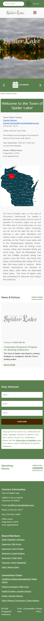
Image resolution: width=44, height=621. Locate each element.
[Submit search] (28, 3)
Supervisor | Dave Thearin (13, 549)
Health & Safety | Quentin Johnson (16, 591)
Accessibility (29, 608)
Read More (9, 365)
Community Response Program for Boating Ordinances (20, 348)
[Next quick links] (40, 85)
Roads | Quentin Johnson (12, 596)
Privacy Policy (39, 610)
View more (37, 297)
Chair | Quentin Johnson (13, 539)
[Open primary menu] (35, 12)
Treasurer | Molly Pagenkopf (14, 562)
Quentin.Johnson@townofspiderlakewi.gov (21, 123)
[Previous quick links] (4, 85)
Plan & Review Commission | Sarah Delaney (20, 600)
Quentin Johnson (10, 120)
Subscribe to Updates (26, 440)
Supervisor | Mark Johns (12, 558)
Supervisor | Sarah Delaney (13, 553)
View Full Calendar (37, 467)
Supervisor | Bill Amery (11, 544)
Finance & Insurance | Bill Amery (15, 586)
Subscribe (22, 422)
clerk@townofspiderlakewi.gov (20, 505)
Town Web (19, 610)
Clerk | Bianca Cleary (10, 567)
